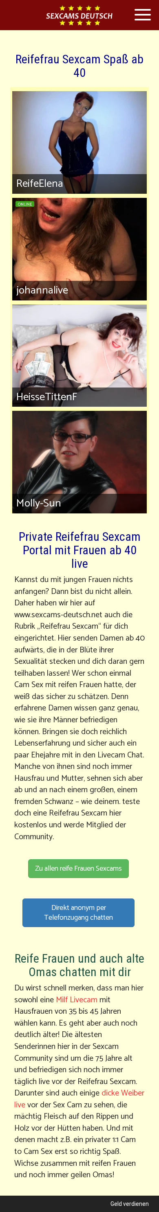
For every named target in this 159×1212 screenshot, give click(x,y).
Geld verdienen (129, 1204)
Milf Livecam (76, 1000)
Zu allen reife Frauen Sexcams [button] (78, 869)
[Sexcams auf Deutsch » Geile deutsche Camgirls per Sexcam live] (79, 15)
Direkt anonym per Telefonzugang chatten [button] (78, 913)
